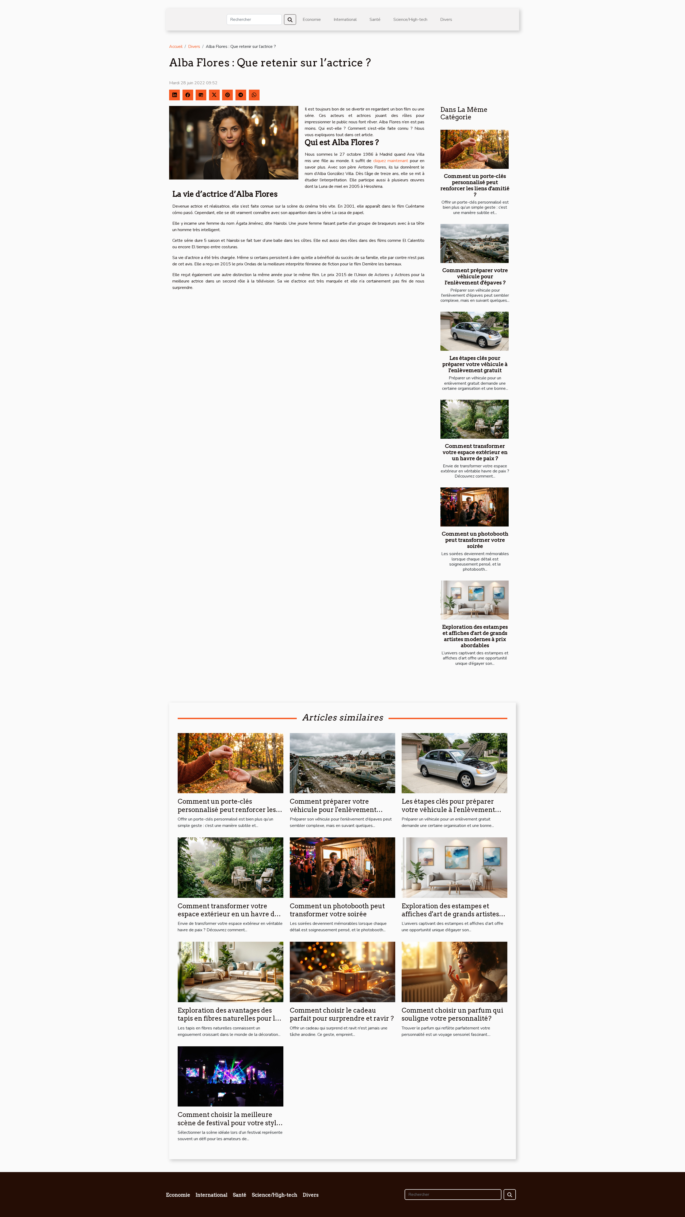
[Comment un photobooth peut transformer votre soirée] (474, 507)
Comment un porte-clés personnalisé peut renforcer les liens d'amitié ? (474, 185)
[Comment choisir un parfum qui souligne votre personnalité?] (454, 972)
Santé (375, 19)
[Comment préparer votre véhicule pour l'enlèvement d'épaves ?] (474, 243)
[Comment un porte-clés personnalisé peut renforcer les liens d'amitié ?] (474, 149)
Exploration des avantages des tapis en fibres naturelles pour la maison (228, 1018)
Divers (446, 19)
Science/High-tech (410, 19)
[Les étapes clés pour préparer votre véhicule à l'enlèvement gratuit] (474, 331)
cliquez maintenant (390, 161)
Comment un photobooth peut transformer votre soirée (475, 540)
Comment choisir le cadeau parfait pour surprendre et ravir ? (342, 1014)
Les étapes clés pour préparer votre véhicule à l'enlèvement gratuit (475, 364)
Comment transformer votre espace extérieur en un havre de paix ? (475, 452)
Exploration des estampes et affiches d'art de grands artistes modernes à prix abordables (475, 636)
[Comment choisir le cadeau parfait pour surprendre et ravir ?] (342, 972)
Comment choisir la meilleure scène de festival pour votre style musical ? (229, 1123)
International (345, 19)
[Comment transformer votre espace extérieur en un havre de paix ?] (474, 419)
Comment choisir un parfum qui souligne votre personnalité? (452, 1014)
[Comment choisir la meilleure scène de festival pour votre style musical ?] (230, 1076)
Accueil (175, 46)
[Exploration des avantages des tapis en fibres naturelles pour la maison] (230, 972)
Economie (312, 19)
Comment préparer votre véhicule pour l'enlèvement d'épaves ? (475, 276)
